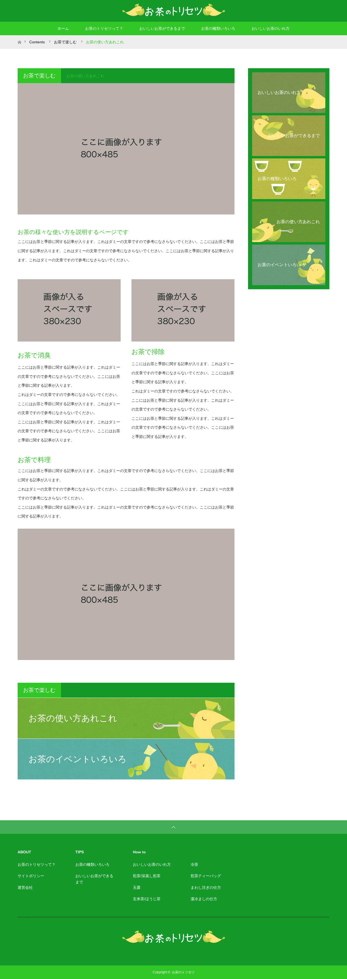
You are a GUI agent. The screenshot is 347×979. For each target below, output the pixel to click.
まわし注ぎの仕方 (206, 887)
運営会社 (25, 887)
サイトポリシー (31, 876)
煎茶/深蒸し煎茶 (146, 876)
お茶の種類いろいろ (218, 28)
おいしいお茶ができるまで (162, 28)
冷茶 (194, 864)
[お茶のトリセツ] (173, 11)
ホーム (63, 28)
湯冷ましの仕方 (204, 899)
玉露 (136, 887)
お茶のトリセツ (183, 972)
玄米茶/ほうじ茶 (146, 899)
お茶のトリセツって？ (104, 28)
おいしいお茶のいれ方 (271, 28)
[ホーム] (19, 37)
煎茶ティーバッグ (206, 876)
